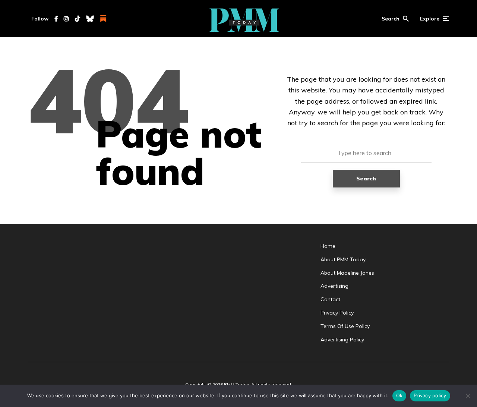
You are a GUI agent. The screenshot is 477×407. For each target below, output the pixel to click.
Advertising (334, 286)
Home (327, 246)
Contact (330, 299)
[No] (467, 396)
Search (366, 178)
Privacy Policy (337, 312)
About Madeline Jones (347, 272)
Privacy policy (430, 395)
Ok (399, 395)
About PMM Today (343, 259)
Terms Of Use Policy (345, 326)
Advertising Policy (342, 339)
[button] (395, 18)
